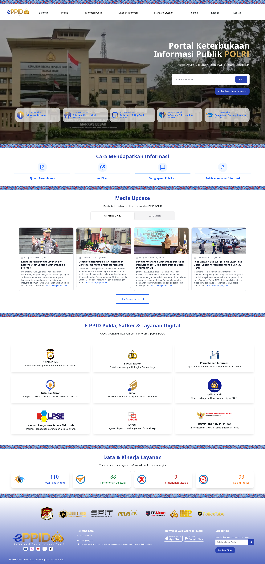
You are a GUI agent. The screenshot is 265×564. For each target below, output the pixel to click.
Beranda (43, 12)
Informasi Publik (93, 12)
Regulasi (215, 12)
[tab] (112, 216)
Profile (64, 12)
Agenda (194, 12)
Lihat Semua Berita (130, 299)
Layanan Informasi (128, 12)
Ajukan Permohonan (42, 178)
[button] (225, 550)
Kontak (237, 12)
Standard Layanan (163, 12)
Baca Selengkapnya (54, 285)
